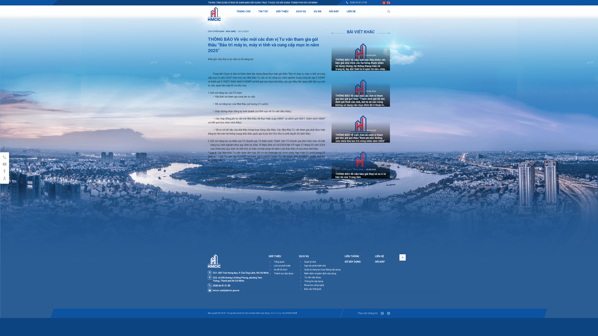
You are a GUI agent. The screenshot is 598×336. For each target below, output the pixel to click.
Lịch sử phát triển (282, 265)
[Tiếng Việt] (384, 2)
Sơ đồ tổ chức (280, 269)
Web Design (276, 313)
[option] (360, 54)
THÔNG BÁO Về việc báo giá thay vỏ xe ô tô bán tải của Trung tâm (360, 176)
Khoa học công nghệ (314, 285)
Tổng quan (279, 262)
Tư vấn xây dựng (312, 277)
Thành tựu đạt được (283, 273)
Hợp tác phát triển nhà (315, 265)
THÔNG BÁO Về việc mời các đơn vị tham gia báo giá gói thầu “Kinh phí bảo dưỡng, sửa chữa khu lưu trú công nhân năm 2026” (360, 138)
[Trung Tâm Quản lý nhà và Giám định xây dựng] (214, 13)
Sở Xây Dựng (353, 261)
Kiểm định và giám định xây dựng (320, 273)
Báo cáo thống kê (312, 289)
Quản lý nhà (310, 262)
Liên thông (352, 256)
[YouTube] (388, 313)
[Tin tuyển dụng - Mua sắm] (349, 55)
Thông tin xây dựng (313, 281)
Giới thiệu (275, 256)
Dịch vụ (304, 256)
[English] (388, 2)
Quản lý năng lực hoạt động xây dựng (322, 269)
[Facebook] (382, 313)
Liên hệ (379, 256)
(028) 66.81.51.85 (358, 2)
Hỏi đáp (380, 261)
